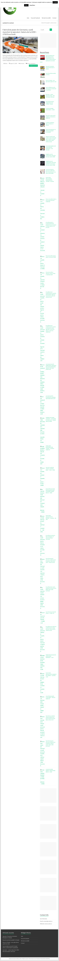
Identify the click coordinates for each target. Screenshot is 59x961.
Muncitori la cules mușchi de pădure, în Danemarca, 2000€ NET (50, 117)
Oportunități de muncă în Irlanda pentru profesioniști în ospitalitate (51, 89)
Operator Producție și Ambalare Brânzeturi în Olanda (50, 67)
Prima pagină (47, 22)
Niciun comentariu (31, 63)
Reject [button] (26, 5)
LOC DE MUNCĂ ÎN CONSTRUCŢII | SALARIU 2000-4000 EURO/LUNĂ (51, 397)
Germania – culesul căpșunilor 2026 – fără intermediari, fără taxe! (50, 96)
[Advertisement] (48, 40)
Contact (54, 18)
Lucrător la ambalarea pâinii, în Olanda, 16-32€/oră (50, 124)
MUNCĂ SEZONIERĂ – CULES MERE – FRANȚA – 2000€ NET (51, 697)
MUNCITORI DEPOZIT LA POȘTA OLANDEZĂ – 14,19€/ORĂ (51, 131)
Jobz (28, 18)
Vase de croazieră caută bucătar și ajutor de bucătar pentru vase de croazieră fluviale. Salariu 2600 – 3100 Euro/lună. (51, 139)
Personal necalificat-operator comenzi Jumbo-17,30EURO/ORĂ (51, 273)
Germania (22, 63)
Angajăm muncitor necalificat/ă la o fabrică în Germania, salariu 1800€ (51, 155)
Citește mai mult (33, 65)
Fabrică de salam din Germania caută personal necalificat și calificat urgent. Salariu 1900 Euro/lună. (50, 743)
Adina (6, 63)
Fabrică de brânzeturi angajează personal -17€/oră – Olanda (50, 103)
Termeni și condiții (46, 18)
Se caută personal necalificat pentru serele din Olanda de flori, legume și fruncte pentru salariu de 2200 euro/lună (51, 294)
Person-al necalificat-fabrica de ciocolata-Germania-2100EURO (51, 200)
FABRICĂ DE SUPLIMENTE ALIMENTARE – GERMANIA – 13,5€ (51, 656)
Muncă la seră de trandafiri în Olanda (11, 940)
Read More (32, 5)
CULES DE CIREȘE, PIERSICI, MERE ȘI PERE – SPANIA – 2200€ (51, 770)
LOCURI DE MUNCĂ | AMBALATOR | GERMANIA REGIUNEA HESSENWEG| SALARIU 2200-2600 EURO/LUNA (51, 367)
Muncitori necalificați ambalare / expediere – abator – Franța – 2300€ (50, 469)
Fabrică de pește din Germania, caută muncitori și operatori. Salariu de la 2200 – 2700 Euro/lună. (20, 32)
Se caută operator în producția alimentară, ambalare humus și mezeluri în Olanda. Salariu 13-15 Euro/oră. (51, 225)
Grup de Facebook (35, 18)
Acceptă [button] (55, 2)
